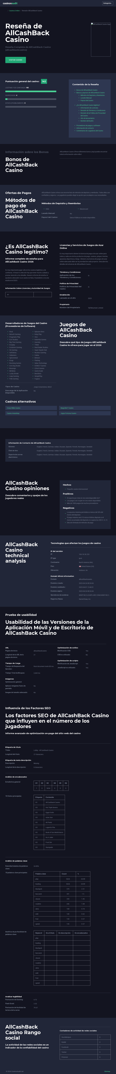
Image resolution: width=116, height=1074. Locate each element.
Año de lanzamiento (87, 118)
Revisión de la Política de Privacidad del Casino (93, 114)
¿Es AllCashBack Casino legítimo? (88, 105)
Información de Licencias (89, 108)
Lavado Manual (86, 98)
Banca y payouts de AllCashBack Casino (90, 93)
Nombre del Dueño (87, 121)
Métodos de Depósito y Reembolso (93, 95)
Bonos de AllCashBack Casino (86, 90)
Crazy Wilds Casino (13, 408)
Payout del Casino (87, 100)
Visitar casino (15, 60)
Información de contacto (85, 128)
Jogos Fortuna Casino (68, 413)
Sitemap (107, 1071)
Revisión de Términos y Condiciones (93, 110)
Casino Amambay (13, 413)
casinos (10, 3)
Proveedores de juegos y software (88, 125)
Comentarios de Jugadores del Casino (89, 131)
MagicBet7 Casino (67, 408)
